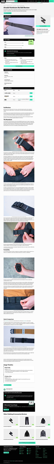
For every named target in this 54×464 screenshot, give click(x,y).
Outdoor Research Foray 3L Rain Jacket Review (27, 439)
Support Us (44, 450)
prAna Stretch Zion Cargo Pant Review (25, 426)
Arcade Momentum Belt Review (8, 439)
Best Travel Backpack (39, 457)
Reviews (37, 451)
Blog (36, 453)
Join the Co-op (20, 99)
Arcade (23, 5)
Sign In (15, 55)
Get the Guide (6, 409)
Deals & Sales (45, 453)
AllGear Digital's (12, 460)
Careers (44, 448)
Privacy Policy (45, 457)
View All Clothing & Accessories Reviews (27, 442)
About (36, 450)
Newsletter (37, 454)
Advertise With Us (38, 448)
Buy (31, 96)
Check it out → (40, 33)
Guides (44, 451)
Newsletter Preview (31, 405)
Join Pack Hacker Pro (10, 55)
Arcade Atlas (7, 320)
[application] (19, 26)
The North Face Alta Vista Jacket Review (42, 439)
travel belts (24, 320)
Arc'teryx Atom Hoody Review (40, 426)
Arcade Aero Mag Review (7, 426)
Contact (44, 454)
